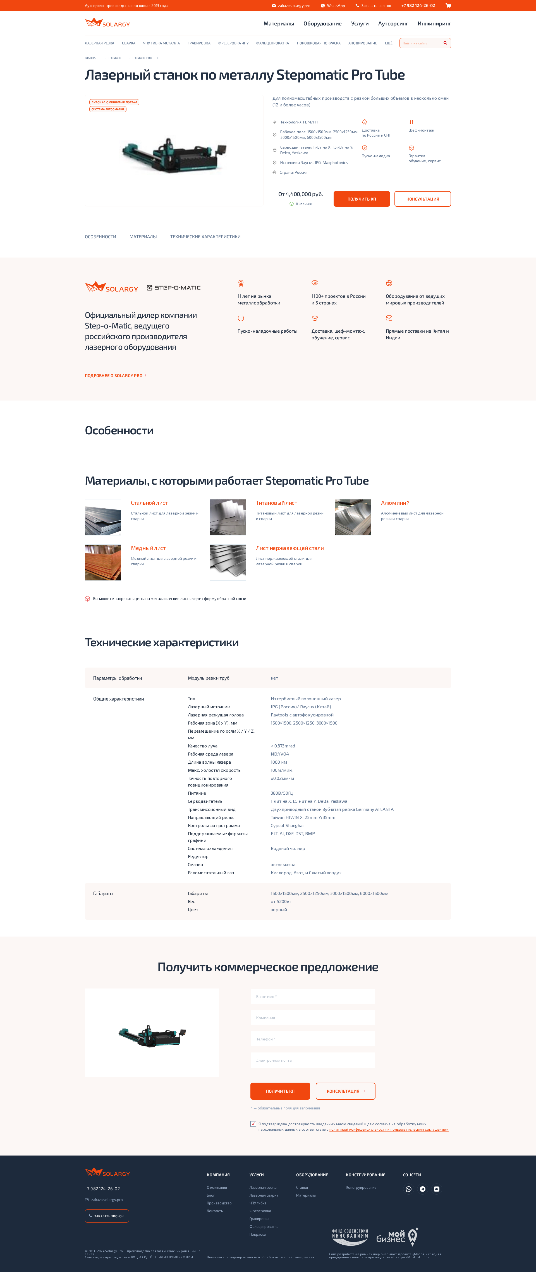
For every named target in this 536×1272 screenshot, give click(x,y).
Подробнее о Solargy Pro (113, 375)
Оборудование (322, 23)
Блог (211, 1195)
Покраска (258, 1234)
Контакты (215, 1211)
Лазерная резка (263, 1187)
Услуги (360, 23)
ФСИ (189, 1257)
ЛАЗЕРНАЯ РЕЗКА (99, 43)
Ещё (389, 43)
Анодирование (362, 43)
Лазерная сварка (264, 1195)
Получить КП (362, 198)
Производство (219, 1203)
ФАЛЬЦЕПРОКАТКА (272, 43)
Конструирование (361, 1187)
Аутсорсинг (393, 23)
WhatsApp (336, 5)
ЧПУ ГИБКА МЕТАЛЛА (161, 43)
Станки (302, 1187)
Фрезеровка (260, 1211)
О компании (217, 1187)
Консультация (422, 198)
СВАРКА (128, 43)
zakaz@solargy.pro (294, 5)
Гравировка (259, 1218)
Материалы (279, 23)
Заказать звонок (109, 1216)
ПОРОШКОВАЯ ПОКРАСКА (319, 43)
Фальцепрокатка (264, 1226)
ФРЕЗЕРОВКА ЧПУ (233, 43)
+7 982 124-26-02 (418, 5)
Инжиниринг (434, 23)
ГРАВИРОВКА (199, 43)
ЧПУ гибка (258, 1203)
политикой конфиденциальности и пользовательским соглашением (389, 1129)
